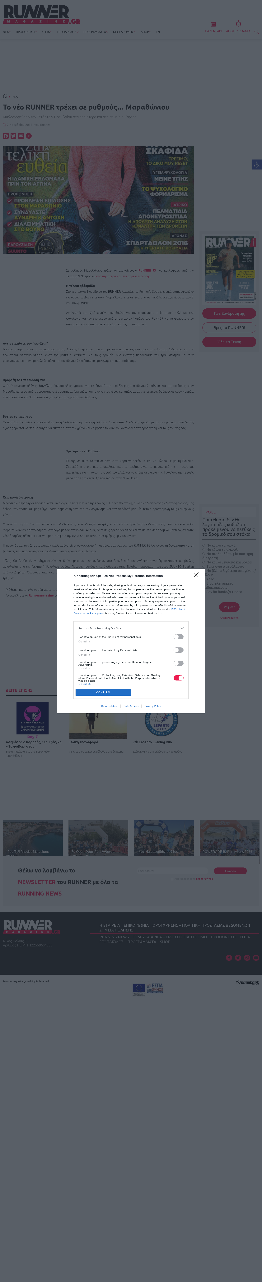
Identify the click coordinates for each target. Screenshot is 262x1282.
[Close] (197, 576)
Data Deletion (109, 706)
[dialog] (131, 641)
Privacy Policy (152, 706)
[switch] (179, 636)
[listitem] (131, 628)
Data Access (131, 706)
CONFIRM (103, 692)
